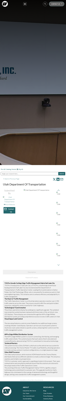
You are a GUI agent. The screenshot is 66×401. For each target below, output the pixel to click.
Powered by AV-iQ (39, 380)
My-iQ (20, 169)
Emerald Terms (23, 380)
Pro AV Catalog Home (8, 169)
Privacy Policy (31, 380)
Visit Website (10, 204)
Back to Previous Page (11, 179)
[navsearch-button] (45, 4)
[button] (25, 4)
